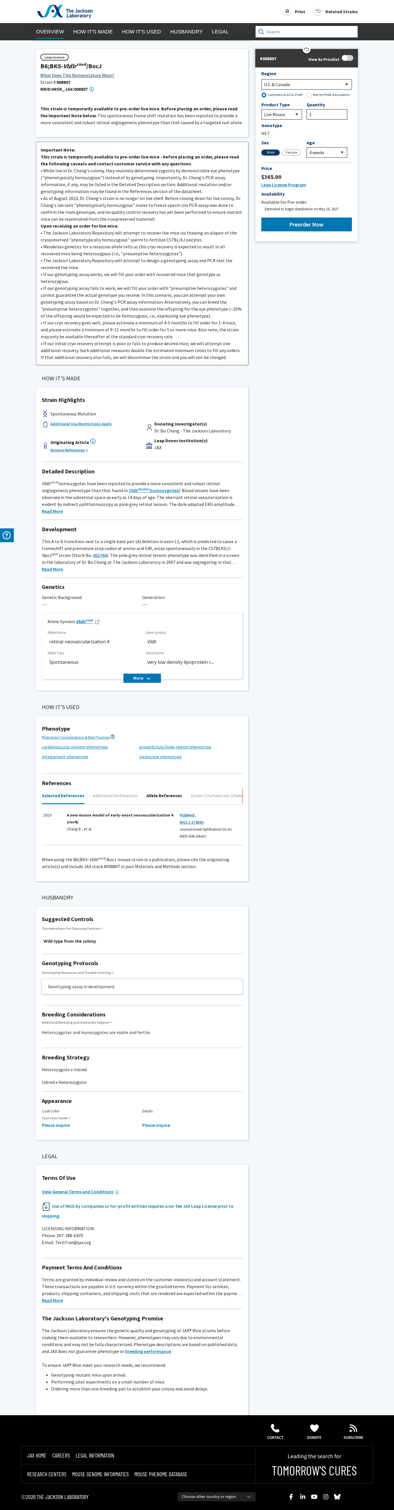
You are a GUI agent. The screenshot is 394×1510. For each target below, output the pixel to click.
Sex (265, 142)
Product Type (275, 104)
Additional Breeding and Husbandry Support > (77, 1022)
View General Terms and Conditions (77, 1192)
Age (311, 142)
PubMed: (188, 815)
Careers (61, 1455)
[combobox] (217, 1496)
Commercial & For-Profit (285, 94)
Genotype (271, 125)
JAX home (36, 1455)
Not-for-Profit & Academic (331, 94)
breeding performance (148, 1351)
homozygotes (154, 490)
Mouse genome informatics (100, 1474)
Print (300, 11)
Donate (314, 1438)
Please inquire (56, 1125)
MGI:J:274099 (191, 822)
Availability (273, 194)
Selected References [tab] (63, 795)
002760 (100, 555)
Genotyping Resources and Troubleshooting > (78, 972)
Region (268, 73)
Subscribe (353, 1438)
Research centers (46, 1474)
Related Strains (341, 11)
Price (266, 168)
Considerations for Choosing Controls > (72, 928)
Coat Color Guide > (56, 1118)
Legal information (95, 1455)
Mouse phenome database (160, 1474)
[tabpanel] (142, 827)
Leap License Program (283, 185)
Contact (275, 1438)
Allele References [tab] (164, 795)
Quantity (316, 104)
